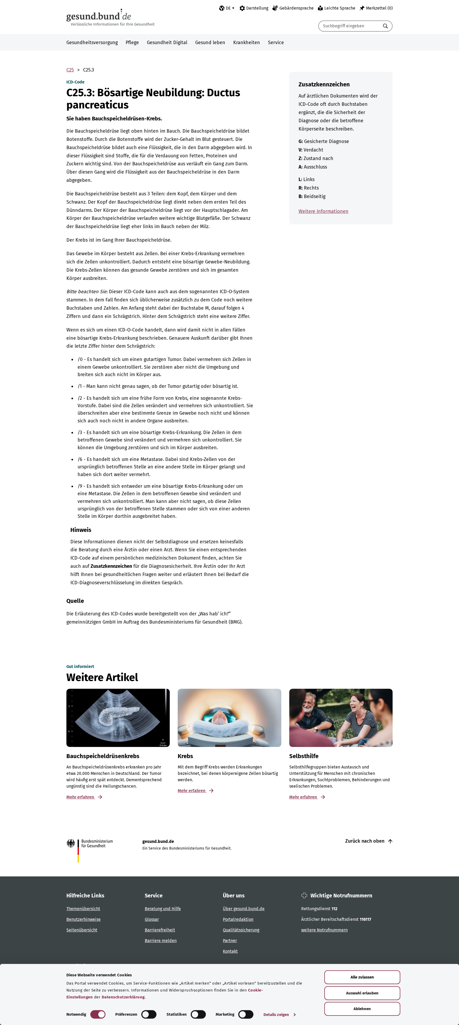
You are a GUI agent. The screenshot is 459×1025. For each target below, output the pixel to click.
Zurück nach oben (365, 841)
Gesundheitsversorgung (92, 42)
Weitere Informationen (323, 211)
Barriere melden (161, 940)
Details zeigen (276, 1014)
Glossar (152, 919)
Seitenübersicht (81, 929)
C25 (70, 70)
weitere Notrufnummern (324, 929)
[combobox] (348, 26)
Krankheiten (246, 42)
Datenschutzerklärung (123, 997)
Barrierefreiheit (160, 929)
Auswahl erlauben (362, 993)
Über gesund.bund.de (244, 908)
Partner (230, 940)
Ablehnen (362, 1008)
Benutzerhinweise (83, 919)
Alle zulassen (362, 977)
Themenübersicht (83, 908)
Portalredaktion (238, 919)
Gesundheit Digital (167, 42)
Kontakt (230, 951)
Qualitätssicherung (241, 929)
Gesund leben (210, 42)
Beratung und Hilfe (163, 908)
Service (276, 42)
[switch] (148, 1014)
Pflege (132, 42)
